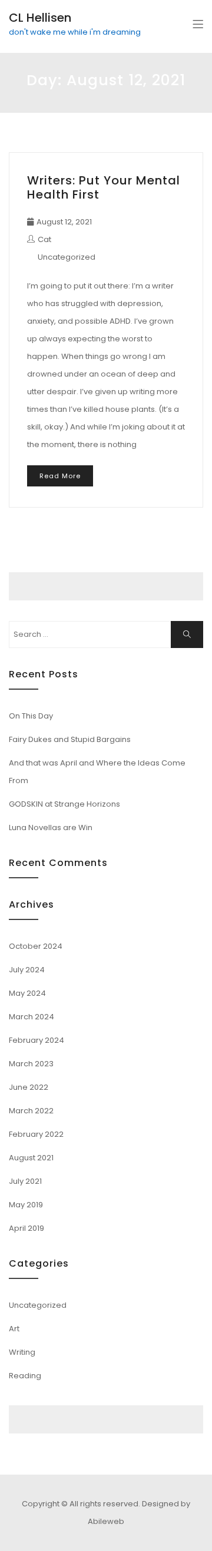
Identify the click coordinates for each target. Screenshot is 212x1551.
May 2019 (26, 1204)
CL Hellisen (40, 17)
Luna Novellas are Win (50, 827)
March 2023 (31, 1063)
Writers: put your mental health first (103, 187)
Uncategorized (66, 257)
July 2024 (27, 969)
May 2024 (27, 993)
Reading (25, 1375)
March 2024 (31, 1016)
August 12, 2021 (64, 221)
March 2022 (31, 1110)
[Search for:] (106, 634)
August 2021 (31, 1157)
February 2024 (36, 1040)
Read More (60, 476)
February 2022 (36, 1134)
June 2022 (28, 1087)
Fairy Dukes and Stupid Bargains (70, 739)
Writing (22, 1352)
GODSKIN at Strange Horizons (64, 804)
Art (14, 1328)
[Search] (187, 634)
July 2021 (25, 1181)
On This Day (31, 715)
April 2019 (26, 1228)
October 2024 (35, 946)
